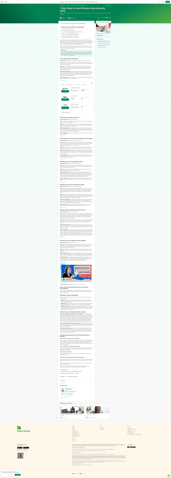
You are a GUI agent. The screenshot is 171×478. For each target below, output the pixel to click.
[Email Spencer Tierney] (66, 390)
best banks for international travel (80, 284)
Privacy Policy (113, 457)
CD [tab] (74, 84)
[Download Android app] (26, 448)
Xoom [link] (62, 31)
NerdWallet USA (76, 473)
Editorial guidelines (75, 434)
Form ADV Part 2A (107, 457)
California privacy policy (131, 431)
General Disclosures (79, 458)
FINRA (73, 457)
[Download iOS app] (19, 448)
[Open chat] (168, 475)
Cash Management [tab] (69, 84)
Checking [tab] (78, 84)
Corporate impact (75, 431)
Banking (63, 5)
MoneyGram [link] (63, 33)
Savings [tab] (62, 84)
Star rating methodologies (76, 435)
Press (73, 438)
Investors (73, 440)
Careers (73, 430)
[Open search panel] (159, 2)
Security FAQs (102, 429)
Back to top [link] (63, 80)
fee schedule (84, 458)
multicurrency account (87, 232)
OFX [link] (62, 30)
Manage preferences (10, 474)
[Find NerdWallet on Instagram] (131, 447)
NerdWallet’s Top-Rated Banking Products (67, 373)
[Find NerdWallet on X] (128, 447)
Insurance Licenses (103, 450)
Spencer (69, 388)
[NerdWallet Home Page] (4, 2)
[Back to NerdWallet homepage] (60, 5)
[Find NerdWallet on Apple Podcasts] (133, 447)
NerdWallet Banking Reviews (65, 371)
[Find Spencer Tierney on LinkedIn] (67, 390)
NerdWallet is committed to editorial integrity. (103, 33)
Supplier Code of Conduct (131, 429)
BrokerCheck (91, 458)
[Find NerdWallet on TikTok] (134, 447)
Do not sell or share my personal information (134, 434)
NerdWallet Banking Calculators (76, 371)
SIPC (74, 457)
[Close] (20, 470)
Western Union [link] (64, 34)
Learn (67, 5)
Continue (17, 474)
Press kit (73, 439)
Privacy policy (129, 430)
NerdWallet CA (83, 473)
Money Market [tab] (83, 84)
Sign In (162, 1)
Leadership (74, 429)
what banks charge (74, 145)
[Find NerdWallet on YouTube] (129, 447)
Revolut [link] (62, 37)
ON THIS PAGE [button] (99, 35)
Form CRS (103, 457)
